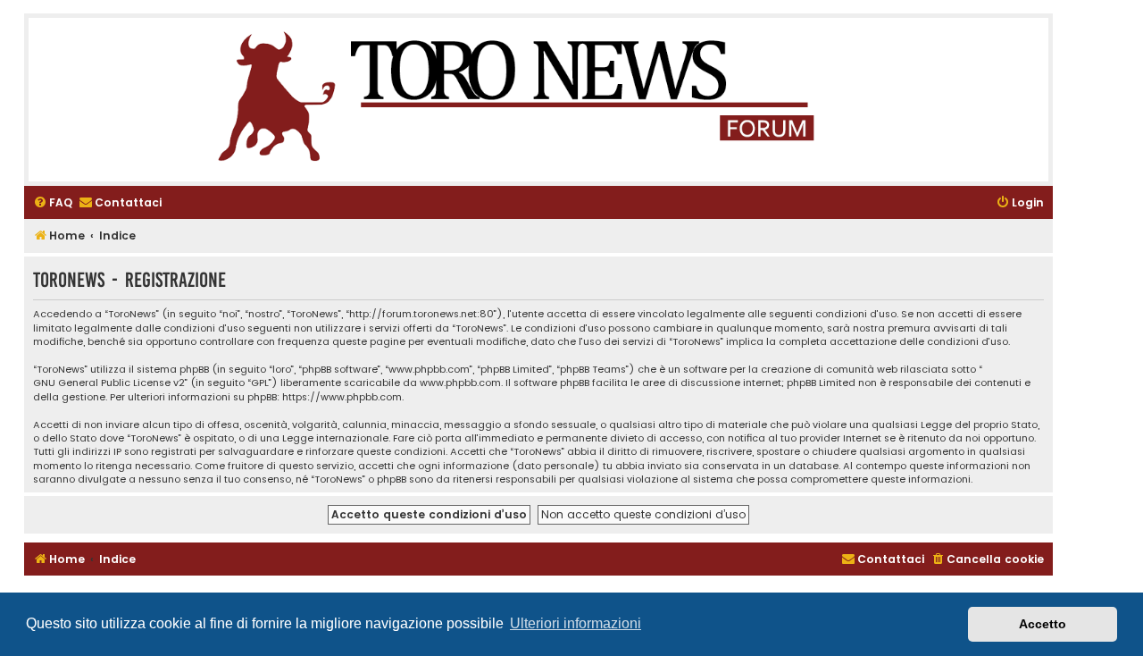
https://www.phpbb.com (342, 397)
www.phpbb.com (460, 383)
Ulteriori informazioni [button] (575, 623)
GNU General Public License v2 (109, 383)
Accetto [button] (1042, 624)
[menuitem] (52, 203)
